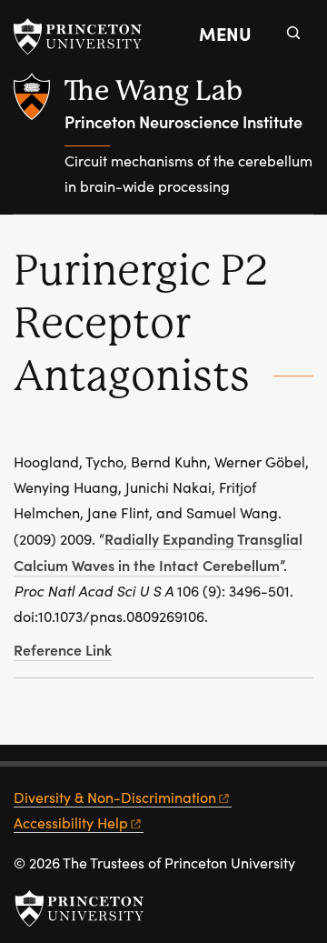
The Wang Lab (153, 90)
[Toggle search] (293, 33)
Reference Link (63, 649)
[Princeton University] (86, 36)
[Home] (39, 143)
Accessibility (71, 822)
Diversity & (115, 797)
